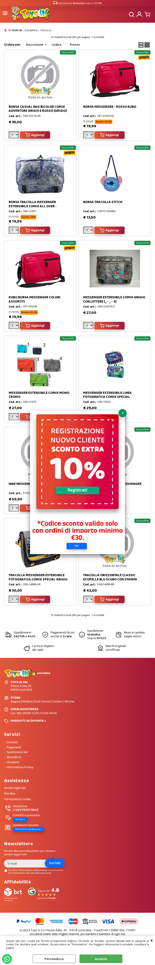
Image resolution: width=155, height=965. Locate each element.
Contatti (12, 742)
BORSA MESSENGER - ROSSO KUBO (109, 107)
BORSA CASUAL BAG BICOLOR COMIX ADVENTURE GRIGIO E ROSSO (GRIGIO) (38, 109)
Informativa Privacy (20, 767)
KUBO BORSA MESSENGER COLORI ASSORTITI (34, 299)
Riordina (9, 794)
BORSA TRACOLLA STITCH (102, 202)
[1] (14, 135)
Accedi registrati (14, 788)
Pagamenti (14, 747)
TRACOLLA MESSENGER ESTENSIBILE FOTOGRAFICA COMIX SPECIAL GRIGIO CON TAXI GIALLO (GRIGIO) (38, 579)
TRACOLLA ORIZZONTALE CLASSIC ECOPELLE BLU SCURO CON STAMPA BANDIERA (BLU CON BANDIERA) (110, 579)
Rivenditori (14, 757)
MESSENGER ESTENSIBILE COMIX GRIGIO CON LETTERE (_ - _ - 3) (114, 299)
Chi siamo (13, 762)
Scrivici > (20, 819)
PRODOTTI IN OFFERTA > (28, 720)
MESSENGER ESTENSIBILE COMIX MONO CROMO (39, 395)
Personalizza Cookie (17, 799)
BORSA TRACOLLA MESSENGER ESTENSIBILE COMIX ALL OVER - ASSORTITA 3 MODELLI (33, 206)
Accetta (101, 959)
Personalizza (54, 959)
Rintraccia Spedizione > (28, 829)
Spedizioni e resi (17, 752)
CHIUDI (151, 940)
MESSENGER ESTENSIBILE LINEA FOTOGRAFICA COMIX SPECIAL (107, 395)
